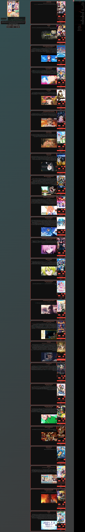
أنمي (64, 80)
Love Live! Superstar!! (49, 69)
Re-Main (49, 512)
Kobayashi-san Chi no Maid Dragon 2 (48, 198)
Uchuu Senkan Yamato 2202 (48, 490)
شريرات (62, 20)
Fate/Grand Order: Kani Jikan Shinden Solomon (49, 239)
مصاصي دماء (60, 171)
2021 (57, 14)
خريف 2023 (83, 15)
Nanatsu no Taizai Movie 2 (49, 428)
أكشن (62, 254)
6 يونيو (58, 293)
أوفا (64, 14)
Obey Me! (48, 26)
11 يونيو (58, 502)
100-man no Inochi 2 (49, 260)
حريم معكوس (63, 483)
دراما (61, 17)
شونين (58, 171)
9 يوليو (58, 230)
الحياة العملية (60, 233)
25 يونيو (59, 354)
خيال (60, 17)
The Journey (49, 343)
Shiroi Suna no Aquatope (49, 218)
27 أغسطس (59, 144)
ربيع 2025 (83, 22)
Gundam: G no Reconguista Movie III (48, 322)
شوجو (60, 20)
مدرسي (61, 85)
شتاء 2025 (83, 21)
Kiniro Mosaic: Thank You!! (49, 385)
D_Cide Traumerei (49, 364)
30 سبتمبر (59, 14)
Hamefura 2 (49, 467)
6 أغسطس (59, 188)
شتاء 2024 (83, 17)
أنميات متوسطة (82, 4)
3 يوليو (58, 166)
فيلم (64, 58)
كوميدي (64, 17)
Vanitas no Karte (48, 155)
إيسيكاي (59, 254)
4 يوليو (58, 524)
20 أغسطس (59, 396)
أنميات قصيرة (83, 3)
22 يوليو (58, 333)
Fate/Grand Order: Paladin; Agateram (49, 301)
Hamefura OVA (49, 2)
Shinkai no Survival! (49, 448)
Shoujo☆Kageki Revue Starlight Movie (49, 47)
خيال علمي (59, 505)
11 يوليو (58, 80)
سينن (61, 401)
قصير (61, 80)
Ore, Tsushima (49, 91)
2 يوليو (58, 101)
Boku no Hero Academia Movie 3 (49, 177)
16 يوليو (58, 37)
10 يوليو (58, 271)
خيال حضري (63, 171)
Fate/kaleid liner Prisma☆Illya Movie (48, 112)
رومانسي (58, 17)
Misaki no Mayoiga (49, 133)
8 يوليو (58, 209)
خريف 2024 (83, 19)
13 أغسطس (59, 459)
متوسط (62, 230)
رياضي (62, 527)
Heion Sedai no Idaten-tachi (49, 407)
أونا (64, 37)
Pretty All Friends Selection (49, 282)
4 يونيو (58, 58)
